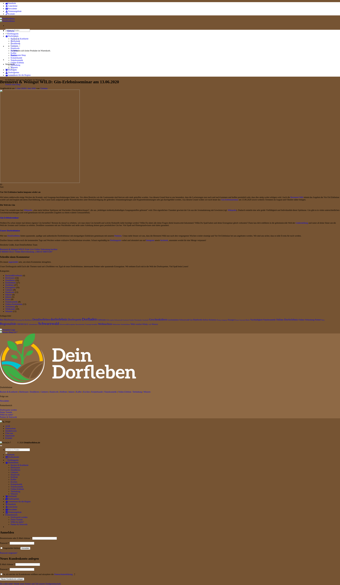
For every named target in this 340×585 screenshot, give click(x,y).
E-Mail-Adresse (7, 564)
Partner (318, 320)
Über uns (9, 433)
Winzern (8, 311)
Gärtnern (9, 290)
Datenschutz (10, 428)
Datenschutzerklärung (63, 574)
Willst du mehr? (6, 415)
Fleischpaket (138, 320)
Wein (133, 324)
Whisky (145, 324)
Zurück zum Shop (18, 55)
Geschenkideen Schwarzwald (178, 320)
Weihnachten (105, 323)
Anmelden (25, 548)
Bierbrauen (10, 278)
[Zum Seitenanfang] (1, 445)
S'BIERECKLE (22, 324)
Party (323, 320)
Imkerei (8, 294)
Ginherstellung (302, 223)
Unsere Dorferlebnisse (10, 230)
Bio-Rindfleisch (27, 320)
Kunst (7, 299)
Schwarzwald (48, 323)
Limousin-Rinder (244, 320)
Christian (44, 88)
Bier (2, 320)
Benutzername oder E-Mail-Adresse (16, 538)
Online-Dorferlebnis (13, 304)
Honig (219, 320)
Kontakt (8, 438)
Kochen (14, 55)
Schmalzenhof (33, 324)
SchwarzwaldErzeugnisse (67, 324)
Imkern (8, 297)
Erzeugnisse (10, 287)
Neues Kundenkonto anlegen (12, 579)
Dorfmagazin (116, 240)
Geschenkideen (158, 319)
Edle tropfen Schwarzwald (114, 320)
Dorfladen (89, 319)
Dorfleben (9, 285)
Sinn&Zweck (11, 431)
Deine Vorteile (6, 412)
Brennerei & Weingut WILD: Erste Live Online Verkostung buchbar (28, 249)
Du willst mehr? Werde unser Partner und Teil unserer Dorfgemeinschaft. (30, 584)
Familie (131, 320)
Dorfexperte (74, 319)
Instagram (150, 240)
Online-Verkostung (306, 320)
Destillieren (10, 280)
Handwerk (15, 48)
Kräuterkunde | (97, 392)
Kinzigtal (231, 320)
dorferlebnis (58, 319)
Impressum (9, 436)
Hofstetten (212, 320)
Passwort (4, 543)
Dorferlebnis (10, 283)
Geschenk (145, 320)
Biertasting (18, 320)
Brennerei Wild (296, 197)
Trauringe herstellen (91, 324)
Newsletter (4, 401)
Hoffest (205, 320)
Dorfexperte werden (8, 410)
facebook (164, 240)
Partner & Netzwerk (8, 417)
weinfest (138, 324)
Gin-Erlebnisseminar (230, 200)
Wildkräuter (10, 309)
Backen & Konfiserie (9, 392)
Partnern (118, 236)
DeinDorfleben (13, 236)
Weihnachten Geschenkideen (121, 324)
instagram (224, 320)
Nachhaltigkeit (256, 320)
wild (149, 324)
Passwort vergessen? (8, 553)
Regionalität (8, 324)
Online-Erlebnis (17, 62)
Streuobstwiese (80, 324)
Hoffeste (14, 51)
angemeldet (13, 262)
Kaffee (13, 53)
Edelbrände (101, 320)
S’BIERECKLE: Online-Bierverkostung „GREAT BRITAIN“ (26, 252)
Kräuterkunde (16, 58)
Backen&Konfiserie (13, 275)
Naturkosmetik (17, 60)
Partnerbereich (11, 515)
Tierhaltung (15, 65)
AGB (7, 426)
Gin (191, 320)
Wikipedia (28, 210)
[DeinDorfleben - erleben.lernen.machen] (7, 20)
